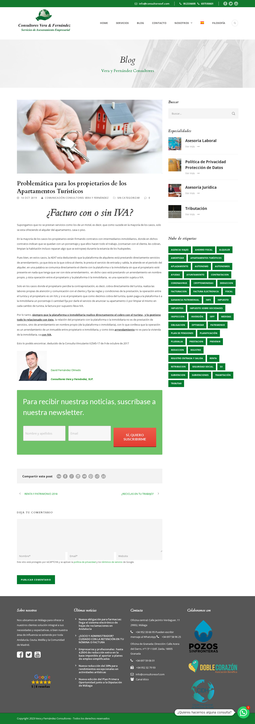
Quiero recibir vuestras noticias (178, 407)
